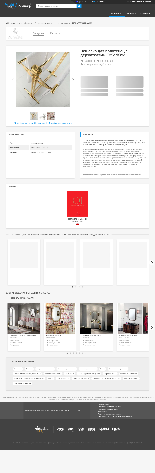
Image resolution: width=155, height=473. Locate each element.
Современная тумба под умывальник (27, 374)
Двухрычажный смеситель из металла (106, 379)
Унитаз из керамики (131, 379)
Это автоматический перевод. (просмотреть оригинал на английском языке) (112, 175)
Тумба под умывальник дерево (89, 374)
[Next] (73, 79)
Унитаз (50, 379)
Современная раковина (45, 369)
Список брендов (103, 404)
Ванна (102, 369)
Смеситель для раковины (67, 369)
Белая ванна (69, 374)
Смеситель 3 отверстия (22, 383)
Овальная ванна (63, 379)
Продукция (116, 13)
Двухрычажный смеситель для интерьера (29, 379)
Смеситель (18, 369)
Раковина (29, 369)
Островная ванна (110, 374)
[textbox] (56, 6)
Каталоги (131, 13)
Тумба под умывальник (88, 369)
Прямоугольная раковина (118, 369)
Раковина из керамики (53, 374)
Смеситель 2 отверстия (128, 374)
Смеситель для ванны (81, 379)
